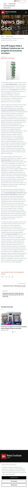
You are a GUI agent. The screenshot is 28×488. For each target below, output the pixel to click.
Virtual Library (7, 8)
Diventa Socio (12, 3)
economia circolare (8, 272)
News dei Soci (4, 58)
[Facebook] (6, 277)
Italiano (18, 1)
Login (5, 3)
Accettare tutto (14, 477)
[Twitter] (9, 277)
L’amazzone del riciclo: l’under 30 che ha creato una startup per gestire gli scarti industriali (13, 295)
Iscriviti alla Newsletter (9, 5)
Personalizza (14, 481)
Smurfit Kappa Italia (19, 272)
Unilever (3, 274)
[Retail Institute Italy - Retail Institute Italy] (8, 12)
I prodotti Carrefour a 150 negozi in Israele (14, 286)
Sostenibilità (11, 58)
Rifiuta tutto (14, 485)
